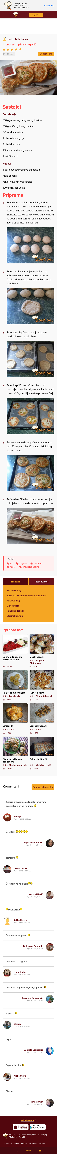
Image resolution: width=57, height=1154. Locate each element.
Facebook (8, 1144)
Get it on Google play (38, 1127)
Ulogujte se (36, 14)
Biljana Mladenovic (33, 842)
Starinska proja (15, 616)
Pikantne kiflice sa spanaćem (15, 753)
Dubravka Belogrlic (33, 946)
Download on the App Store (20, 1127)
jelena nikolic (21, 868)
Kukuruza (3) (13, 600)
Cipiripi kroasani (42, 718)
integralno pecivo (31, 567)
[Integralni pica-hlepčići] (30, 245)
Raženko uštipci (15, 610)
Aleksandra (20, 1075)
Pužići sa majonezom (15, 685)
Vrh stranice (27, 1120)
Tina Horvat (37, 1101)
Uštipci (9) (15, 718)
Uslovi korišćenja (39, 1135)
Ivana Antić (20, 972)
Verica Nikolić (36, 894)
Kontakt (22, 1137)
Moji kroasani (42, 651)
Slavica (17, 1024)
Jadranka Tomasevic (32, 998)
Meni (28, 1151)
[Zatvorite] (2, 5)
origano (23, 563)
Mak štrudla (13, 605)
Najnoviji (15, 581)
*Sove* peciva (42, 685)
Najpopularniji (42, 581)
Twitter (16, 1144)
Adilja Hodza (21, 39)
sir (11, 563)
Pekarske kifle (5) (42, 753)
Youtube (24, 1144)
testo (13, 567)
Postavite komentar (43, 787)
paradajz (38, 563)
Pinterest (42, 1144)
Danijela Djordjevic (33, 1050)
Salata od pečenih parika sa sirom (15, 651)
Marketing (13, 1137)
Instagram (33, 1144)
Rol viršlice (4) (14, 590)
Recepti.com (5, 1136)
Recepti (18, 816)
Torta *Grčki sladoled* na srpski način (26, 595)
